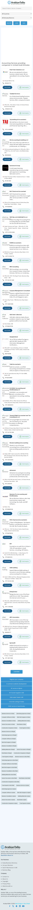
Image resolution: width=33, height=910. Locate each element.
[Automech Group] (5, 168)
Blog (24, 23)
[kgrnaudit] (5, 643)
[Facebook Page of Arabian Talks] (9, 906)
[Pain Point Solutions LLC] (5, 72)
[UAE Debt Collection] (5, 316)
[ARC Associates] (5, 618)
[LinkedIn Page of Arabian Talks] (19, 906)
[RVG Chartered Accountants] (6, 522)
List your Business (7, 865)
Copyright (5, 881)
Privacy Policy (6, 884)
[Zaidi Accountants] (6, 365)
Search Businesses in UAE (9, 867)
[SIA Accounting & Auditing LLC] (5, 143)
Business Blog (6, 870)
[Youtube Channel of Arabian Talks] (23, 906)
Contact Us (5, 876)
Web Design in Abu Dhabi (22, 903)
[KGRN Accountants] (6, 244)
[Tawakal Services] (5, 95)
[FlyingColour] (6, 592)
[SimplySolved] (5, 339)
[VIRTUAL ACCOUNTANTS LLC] (6, 219)
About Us (5, 879)
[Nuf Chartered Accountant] (5, 193)
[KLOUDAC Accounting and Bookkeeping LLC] (6, 392)
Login (16, 23)
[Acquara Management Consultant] (6, 292)
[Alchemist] (5, 471)
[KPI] (4, 544)
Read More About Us (7, 855)
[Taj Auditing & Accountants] (5, 121)
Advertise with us (7, 886)
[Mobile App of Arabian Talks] (16, 906)
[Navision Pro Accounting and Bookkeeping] (5, 496)
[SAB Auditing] (5, 568)
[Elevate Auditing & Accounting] (5, 444)
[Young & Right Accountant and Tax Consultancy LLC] (6, 420)
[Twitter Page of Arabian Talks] (13, 906)
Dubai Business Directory (9, 863)
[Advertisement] (16, 45)
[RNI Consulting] (5, 267)
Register (9, 23)
